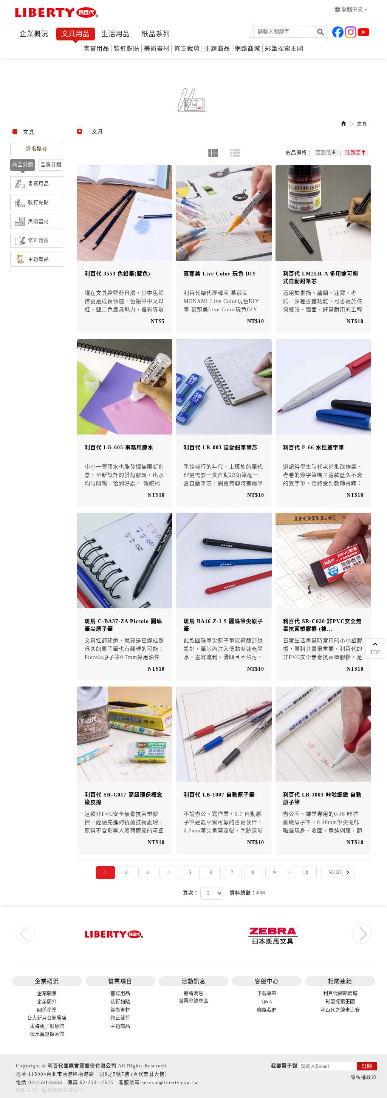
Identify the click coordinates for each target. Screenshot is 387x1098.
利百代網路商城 (340, 993)
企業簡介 (47, 1001)
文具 (362, 124)
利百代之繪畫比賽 (340, 1010)
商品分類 (22, 164)
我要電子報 (284, 1066)
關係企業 (47, 1010)
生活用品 (115, 34)
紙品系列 (155, 34)
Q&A (267, 1001)
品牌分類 (51, 164)
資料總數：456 (247, 892)
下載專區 (267, 993)
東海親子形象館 (47, 1026)
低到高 (353, 152)
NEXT (340, 872)
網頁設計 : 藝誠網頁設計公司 (50, 1090)
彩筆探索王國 (284, 48)
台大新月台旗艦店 (47, 1018)
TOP (375, 652)
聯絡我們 (267, 1010)
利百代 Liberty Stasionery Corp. (55, 14)
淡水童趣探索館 (47, 1034)
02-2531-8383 (45, 1082)
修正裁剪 (187, 48)
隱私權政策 (363, 1077)
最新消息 (193, 993)
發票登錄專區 (193, 1001)
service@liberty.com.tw (170, 1082)
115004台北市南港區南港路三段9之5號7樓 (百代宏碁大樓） (99, 1074)
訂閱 (367, 1066)
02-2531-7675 (97, 1082)
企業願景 (47, 993)
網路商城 (247, 48)
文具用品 (75, 34)
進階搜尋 (36, 149)
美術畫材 (157, 48)
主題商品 (217, 48)
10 (306, 872)
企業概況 (34, 34)
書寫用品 (96, 48)
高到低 (323, 152)
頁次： (191, 892)
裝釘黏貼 (126, 48)
